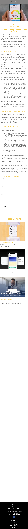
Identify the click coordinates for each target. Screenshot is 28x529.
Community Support (14, 524)
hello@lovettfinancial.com (14, 514)
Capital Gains (14, 522)
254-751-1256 (15, 506)
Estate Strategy (14, 525)
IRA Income (3, 270)
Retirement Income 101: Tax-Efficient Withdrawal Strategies (10, 298)
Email (2, 186)
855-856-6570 (16, 508)
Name (2, 178)
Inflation (14, 527)
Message (3, 194)
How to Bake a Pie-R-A (6, 242)
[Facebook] (14, 517)
